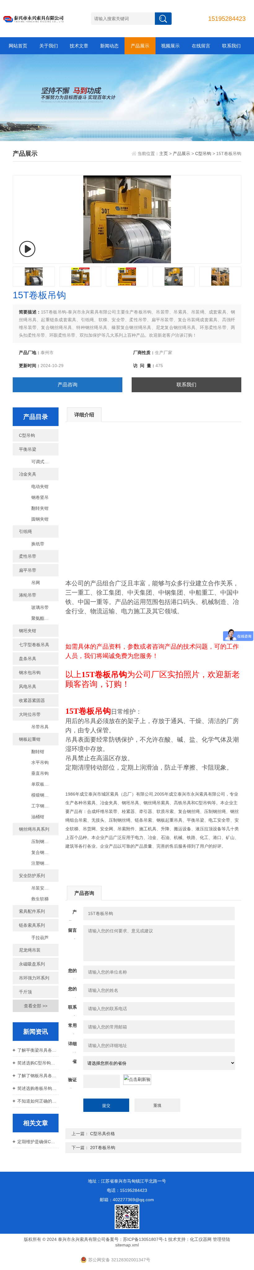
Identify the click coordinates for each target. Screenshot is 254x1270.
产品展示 (140, 45)
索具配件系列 (32, 911)
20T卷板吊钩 (102, 1147)
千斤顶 (25, 991)
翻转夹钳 (40, 508)
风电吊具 (27, 686)
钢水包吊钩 (30, 672)
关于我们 (48, 45)
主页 (163, 153)
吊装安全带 (42, 888)
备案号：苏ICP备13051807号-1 (136, 1239)
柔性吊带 (27, 556)
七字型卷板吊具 (34, 644)
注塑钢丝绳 (42, 863)
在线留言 (201, 45)
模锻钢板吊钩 (44, 795)
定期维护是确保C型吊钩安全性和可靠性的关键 (38, 1141)
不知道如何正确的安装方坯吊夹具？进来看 (38, 1101)
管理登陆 (221, 1239)
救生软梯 (40, 898)
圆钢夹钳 (40, 519)
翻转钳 (37, 751)
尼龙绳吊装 (30, 950)
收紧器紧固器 (32, 700)
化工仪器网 (201, 1239)
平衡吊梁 (27, 449)
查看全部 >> (35, 1005)
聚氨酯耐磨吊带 (45, 618)
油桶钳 (37, 816)
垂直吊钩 (40, 773)
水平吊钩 (40, 762)
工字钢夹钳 (42, 805)
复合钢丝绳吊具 (45, 852)
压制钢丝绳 (42, 841)
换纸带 (37, 543)
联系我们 (231, 45)
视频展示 (170, 45)
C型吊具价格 (102, 1133)
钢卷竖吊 (40, 497)
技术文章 (79, 45)
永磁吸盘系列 (32, 963)
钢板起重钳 (30, 739)
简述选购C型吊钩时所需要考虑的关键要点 (38, 1062)
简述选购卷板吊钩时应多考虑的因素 (38, 1088)
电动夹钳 (40, 486)
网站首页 (18, 45)
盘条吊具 (27, 658)
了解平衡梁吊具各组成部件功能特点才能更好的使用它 (38, 1050)
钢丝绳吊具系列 (34, 829)
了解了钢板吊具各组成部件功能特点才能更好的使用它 (38, 1075)
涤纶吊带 (27, 595)
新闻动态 (109, 45)
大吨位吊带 (30, 714)
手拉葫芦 (40, 937)
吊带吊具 (40, 726)
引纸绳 (25, 531)
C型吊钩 (203, 153)
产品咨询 (67, 384)
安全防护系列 (32, 875)
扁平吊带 (27, 570)
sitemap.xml (127, 1244)
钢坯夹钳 (27, 630)
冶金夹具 (27, 474)
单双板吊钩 (42, 784)
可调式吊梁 (42, 461)
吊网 (35, 582)
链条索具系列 (32, 925)
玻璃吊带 (40, 607)
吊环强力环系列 (34, 977)
